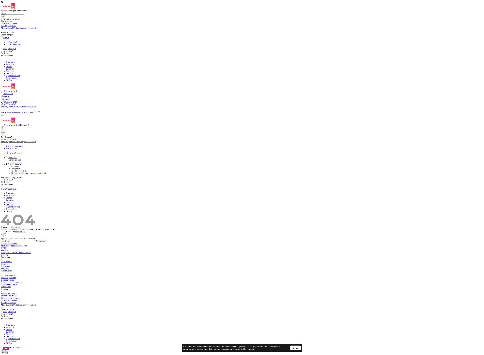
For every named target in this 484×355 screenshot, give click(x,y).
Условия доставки (8, 278)
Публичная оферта (9, 284)
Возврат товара (7, 280)
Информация (6, 271)
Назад (16, 166)
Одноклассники (13, 76)
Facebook (10, 64)
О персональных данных (11, 282)
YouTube (9, 73)
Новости (4, 255)
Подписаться (41, 241)
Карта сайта (6, 287)
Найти (4, 353)
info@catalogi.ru (9, 49)
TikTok (9, 80)
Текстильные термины (10, 298)
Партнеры (5, 266)
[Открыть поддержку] (6, 349)
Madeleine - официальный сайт (14, 246)
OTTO (4, 248)
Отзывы (4, 264)
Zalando (4, 250)
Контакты (5, 268)
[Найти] (3, 16)
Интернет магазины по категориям (16, 253)
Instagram (10, 69)
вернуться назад (8, 231)
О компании (6, 262)
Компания (5, 257)
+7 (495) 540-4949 (9, 23)
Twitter (9, 66)
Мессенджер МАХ (18, 28)
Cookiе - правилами (247, 349)
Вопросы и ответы (9, 293)
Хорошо (295, 348)
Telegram (9, 71)
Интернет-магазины (9, 243)
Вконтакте (10, 62)
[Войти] (2, 128)
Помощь (4, 289)
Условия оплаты (8, 275)
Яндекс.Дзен (11, 78)
